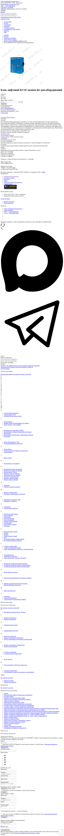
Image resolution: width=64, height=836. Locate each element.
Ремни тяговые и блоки (10, 531)
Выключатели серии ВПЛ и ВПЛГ (14, 430)
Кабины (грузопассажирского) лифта (14, 698)
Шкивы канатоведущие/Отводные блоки (15, 583)
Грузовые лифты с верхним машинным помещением (19, 705)
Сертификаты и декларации (12, 29)
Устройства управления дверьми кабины (15, 563)
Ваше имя (4, 769)
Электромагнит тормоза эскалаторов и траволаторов (19, 672)
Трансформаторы (9, 555)
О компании (7, 24)
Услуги (6, 23)
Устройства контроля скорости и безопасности (17, 565)
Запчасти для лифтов (10, 38)
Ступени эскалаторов (10, 652)
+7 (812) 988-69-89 (9, 6)
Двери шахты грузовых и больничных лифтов (17, 699)
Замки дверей (8, 458)
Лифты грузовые (9, 680)
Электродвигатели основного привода (15, 599)
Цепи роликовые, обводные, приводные (15, 665)
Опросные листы (6, 367)
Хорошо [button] (3, 834)
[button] (32, 225)
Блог (5, 32)
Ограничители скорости (11, 508)
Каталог (3, 10)
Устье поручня (8, 659)
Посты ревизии (8, 515)
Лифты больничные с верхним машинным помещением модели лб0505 (24, 710)
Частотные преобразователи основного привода (17, 578)
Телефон (3, 772)
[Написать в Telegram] (32, 354)
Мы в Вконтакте (8, 203)
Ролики (6, 534)
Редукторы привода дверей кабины (14, 539)
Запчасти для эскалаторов (20, 365)
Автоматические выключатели (13, 416)
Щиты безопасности (10, 590)
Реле (5, 537)
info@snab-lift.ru (5, 4)
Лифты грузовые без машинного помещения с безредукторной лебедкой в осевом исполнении (31, 713)
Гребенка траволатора (10, 618)
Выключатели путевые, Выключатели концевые (17, 432)
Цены (5, 181)
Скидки (7, 19)
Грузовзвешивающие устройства (13, 443)
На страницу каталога (7, 678)
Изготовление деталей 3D (25, 367)
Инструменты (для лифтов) (12, 463)
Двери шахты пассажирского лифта (14, 702)
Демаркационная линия (11, 625)
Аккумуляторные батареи (11, 413)
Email (3, 741)
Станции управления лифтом (12, 547)
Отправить (4, 792)
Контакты (7, 26)
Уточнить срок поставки (8, 117)
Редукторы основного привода (13, 540)
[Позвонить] (2, 229)
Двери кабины (8, 452)
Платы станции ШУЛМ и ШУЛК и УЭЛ (15, 41)
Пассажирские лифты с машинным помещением (18, 704)
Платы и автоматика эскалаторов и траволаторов (18, 639)
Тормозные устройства (10, 556)
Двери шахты (8, 449)
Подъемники (36, 365)
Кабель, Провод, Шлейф (11, 479)
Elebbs (43, 172)
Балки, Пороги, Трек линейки (12, 424)
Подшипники (8, 523)
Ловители (7, 485)
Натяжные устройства (10, 501)
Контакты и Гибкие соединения (13, 470)
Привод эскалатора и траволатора (13, 638)
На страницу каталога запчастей (22, 374)
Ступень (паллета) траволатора (13, 653)
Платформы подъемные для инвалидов (15, 728)
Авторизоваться (5, 830)
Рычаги (6, 533)
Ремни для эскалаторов (10, 646)
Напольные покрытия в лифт (12, 499)
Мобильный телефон (7, 822)
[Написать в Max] (32, 291)
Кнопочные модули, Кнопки (12, 475)
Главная (6, 35)
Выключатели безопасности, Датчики (15, 612)
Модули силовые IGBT (10, 492)
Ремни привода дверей (10, 536)
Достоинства (4, 775)
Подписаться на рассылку (11, 176)
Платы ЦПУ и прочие (10, 39)
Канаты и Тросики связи (11, 478)
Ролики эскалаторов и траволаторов (14, 645)
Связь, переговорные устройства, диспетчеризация (18, 549)
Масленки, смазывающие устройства (14, 494)
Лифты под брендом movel (11, 719)
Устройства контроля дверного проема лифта (17, 566)
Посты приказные (9, 518)
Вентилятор (7, 433)
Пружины (7, 526)
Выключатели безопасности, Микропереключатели (18, 435)
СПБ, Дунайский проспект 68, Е (10, 1)
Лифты (30, 365)
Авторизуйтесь (5, 137)
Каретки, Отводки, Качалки (12, 473)
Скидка (3, 368)
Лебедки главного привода (11, 701)
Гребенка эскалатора (10, 619)
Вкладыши (7, 436)
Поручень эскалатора (10, 636)
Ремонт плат (14, 367)
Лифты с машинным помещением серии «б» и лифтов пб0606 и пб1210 (24, 714)
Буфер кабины (8, 421)
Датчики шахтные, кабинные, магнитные (16, 450)
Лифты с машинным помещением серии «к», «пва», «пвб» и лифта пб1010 (25, 716)
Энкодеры (7, 596)
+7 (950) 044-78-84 (13, 213)
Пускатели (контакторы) (11, 514)
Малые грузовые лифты (11, 717)
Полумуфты (7, 517)
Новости (6, 30)
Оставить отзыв (7, 105)
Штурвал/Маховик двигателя (12, 585)
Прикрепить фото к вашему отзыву (11, 787)
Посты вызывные (9, 520)
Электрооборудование (10, 598)
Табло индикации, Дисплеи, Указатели (15, 558)
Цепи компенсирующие (11, 572)
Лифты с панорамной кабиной (12, 726)
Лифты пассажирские (10, 682)
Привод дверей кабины (10, 521)
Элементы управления (10, 670)
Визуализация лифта (6, 374)
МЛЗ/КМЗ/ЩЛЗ (9, 108)
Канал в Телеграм (9, 201)
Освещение (7, 507)
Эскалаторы (7, 725)
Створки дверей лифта (10, 546)
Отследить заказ (14, 4)
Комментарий (4, 782)
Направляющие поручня (11, 630)
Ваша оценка (4, 752)
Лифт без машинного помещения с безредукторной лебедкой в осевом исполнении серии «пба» (31, 708)
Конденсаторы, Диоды (10, 472)
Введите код (5, 826)
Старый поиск (8, 184)
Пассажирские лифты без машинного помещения (18, 695)
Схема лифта (7, 21)
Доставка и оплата (9, 27)
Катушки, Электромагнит (11, 476)
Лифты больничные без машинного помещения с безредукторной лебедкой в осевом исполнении (32, 711)
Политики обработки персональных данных (27, 833)
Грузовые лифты (8, 696)
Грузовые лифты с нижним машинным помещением (19, 707)
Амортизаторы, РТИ (10, 414)
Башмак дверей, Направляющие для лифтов (16, 423)
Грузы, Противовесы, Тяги (11, 442)
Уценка (3, 19)
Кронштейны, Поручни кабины (13, 469)
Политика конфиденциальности (13, 182)
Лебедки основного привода (12, 487)
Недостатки (4, 779)
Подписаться (4, 747)
